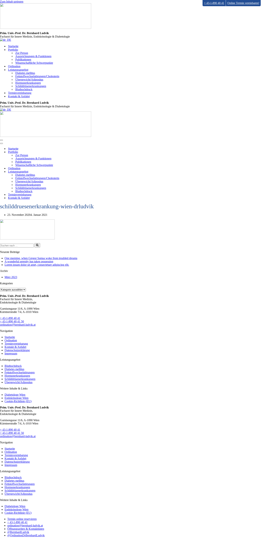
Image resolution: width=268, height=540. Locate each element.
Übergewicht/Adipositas (29, 79)
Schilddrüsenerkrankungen (30, 86)
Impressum (11, 353)
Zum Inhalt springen (11, 1)
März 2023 (11, 277)
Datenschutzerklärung (17, 350)
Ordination (14, 66)
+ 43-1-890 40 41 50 (12, 321)
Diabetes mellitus (25, 73)
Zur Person (21, 52)
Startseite (13, 46)
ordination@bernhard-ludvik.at (18, 324)
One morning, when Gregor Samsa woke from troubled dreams (41, 258)
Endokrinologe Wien (16, 397)
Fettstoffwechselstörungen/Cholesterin (37, 76)
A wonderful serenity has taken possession (29, 261)
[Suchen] (37, 245)
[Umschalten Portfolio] (64, 151)
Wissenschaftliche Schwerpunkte (34, 62)
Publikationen (23, 59)
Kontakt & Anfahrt (19, 96)
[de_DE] (5, 39)
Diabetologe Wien (15, 394)
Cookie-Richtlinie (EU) (18, 401)
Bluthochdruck (23, 89)
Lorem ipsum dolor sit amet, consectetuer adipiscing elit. (37, 264)
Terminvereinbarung (19, 92)
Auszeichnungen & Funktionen (33, 56)
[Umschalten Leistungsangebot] (64, 171)
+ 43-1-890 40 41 (214, 3)
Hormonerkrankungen (28, 82)
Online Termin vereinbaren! (243, 3)
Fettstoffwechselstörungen (20, 372)
